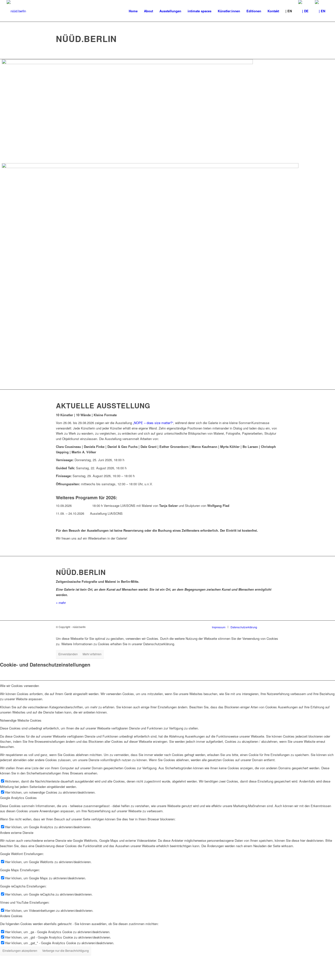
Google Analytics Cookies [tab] (18, 797)
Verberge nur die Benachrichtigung (65, 950)
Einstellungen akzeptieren (19, 950)
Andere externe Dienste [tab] (16, 832)
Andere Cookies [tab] (11, 915)
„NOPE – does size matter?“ (153, 422)
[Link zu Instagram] (275, 626)
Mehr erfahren (92, 654)
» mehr (61, 602)
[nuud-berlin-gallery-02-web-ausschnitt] (127, 62)
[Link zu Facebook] (268, 626)
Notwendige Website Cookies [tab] (20, 720)
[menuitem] (133, 11)
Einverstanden (68, 654)
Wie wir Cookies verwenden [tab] (19, 685)
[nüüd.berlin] (16, 11)
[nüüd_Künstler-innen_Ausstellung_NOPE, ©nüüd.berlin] (150, 166)
